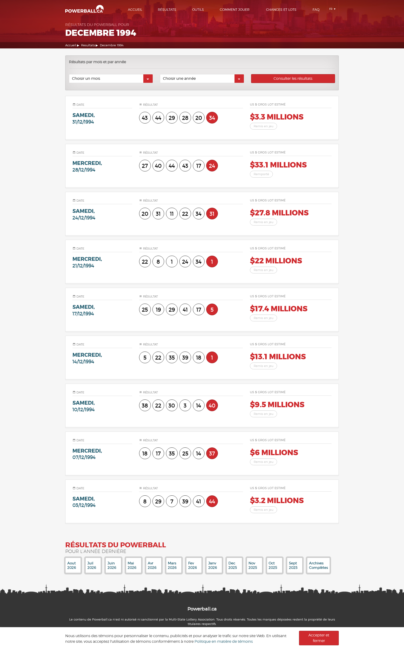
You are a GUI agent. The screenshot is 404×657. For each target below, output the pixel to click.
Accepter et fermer (318, 638)
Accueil (135, 9)
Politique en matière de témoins (224, 641)
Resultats (88, 45)
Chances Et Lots (281, 9)
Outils (198, 9)
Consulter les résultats (293, 78)
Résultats (167, 9)
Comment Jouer (234, 9)
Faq (316, 9)
